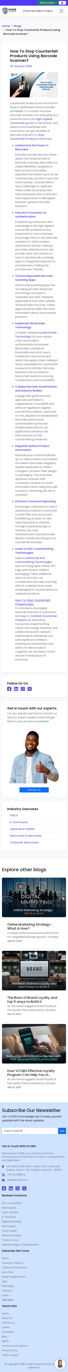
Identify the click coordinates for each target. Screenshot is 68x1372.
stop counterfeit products (27, 137)
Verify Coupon (47, 2)
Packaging (8, 1286)
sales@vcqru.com (17, 1180)
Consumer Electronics (24, 842)
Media (5, 1341)
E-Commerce (19, 822)
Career (6, 1327)
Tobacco (7, 1290)
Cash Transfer (10, 1212)
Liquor (5, 1295)
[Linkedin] (11, 1189)
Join (62, 1131)
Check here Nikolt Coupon (38, 11)
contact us (34, 789)
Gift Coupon (9, 1226)
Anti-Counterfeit (11, 1203)
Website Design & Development (20, 1244)
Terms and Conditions (15, 1345)
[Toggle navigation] (61, 11)
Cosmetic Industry (12, 1263)
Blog (4, 1336)
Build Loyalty (9, 1207)
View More (8, 1299)
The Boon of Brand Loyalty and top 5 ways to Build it (32, 999)
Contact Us (8, 1322)
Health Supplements (13, 1276)
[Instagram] (18, 1189)
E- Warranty (9, 1217)
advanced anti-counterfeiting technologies (33, 560)
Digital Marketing (11, 1221)
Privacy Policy (9, 1350)
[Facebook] (4, 1189)
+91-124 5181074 (16, 1174)
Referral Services (11, 1235)
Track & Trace (10, 1240)
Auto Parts (8, 1272)
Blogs (17, 26)
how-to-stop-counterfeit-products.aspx (33, 602)
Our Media (8, 1332)
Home (6, 26)
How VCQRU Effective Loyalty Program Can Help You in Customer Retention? (31, 1074)
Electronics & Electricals (25, 836)
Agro (4, 1281)
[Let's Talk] (60, 1364)
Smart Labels (9, 1230)
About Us (7, 1318)
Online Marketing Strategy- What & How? (29, 926)
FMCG (14, 815)
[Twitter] (24, 1189)
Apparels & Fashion (22, 829)
